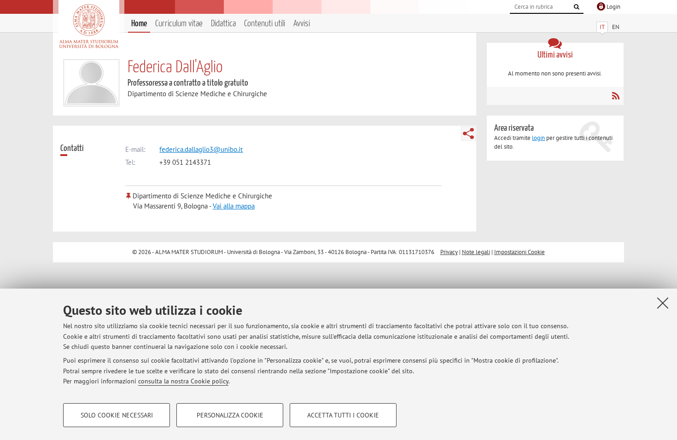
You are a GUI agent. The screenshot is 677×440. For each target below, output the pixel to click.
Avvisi (301, 23)
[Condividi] (468, 133)
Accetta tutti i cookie (343, 415)
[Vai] (577, 7)
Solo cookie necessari (117, 415)
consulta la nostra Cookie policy (183, 381)
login (538, 138)
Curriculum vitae (179, 23)
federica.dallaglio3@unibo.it (201, 149)
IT (602, 27)
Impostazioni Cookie (519, 252)
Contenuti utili (264, 23)
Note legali (476, 252)
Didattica (223, 23)
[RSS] (615, 95)
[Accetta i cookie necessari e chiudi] (662, 302)
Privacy (449, 252)
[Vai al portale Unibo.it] (88, 26)
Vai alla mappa (234, 206)
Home (139, 23)
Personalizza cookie (230, 415)
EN (615, 27)
